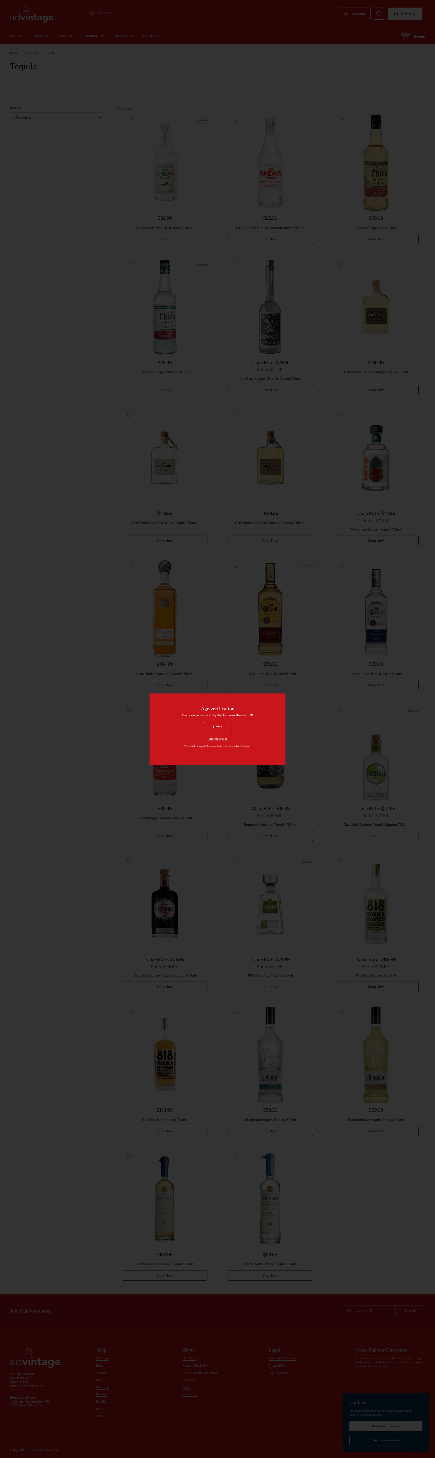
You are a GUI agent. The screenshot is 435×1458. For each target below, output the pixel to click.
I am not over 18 (217, 738)
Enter (217, 727)
